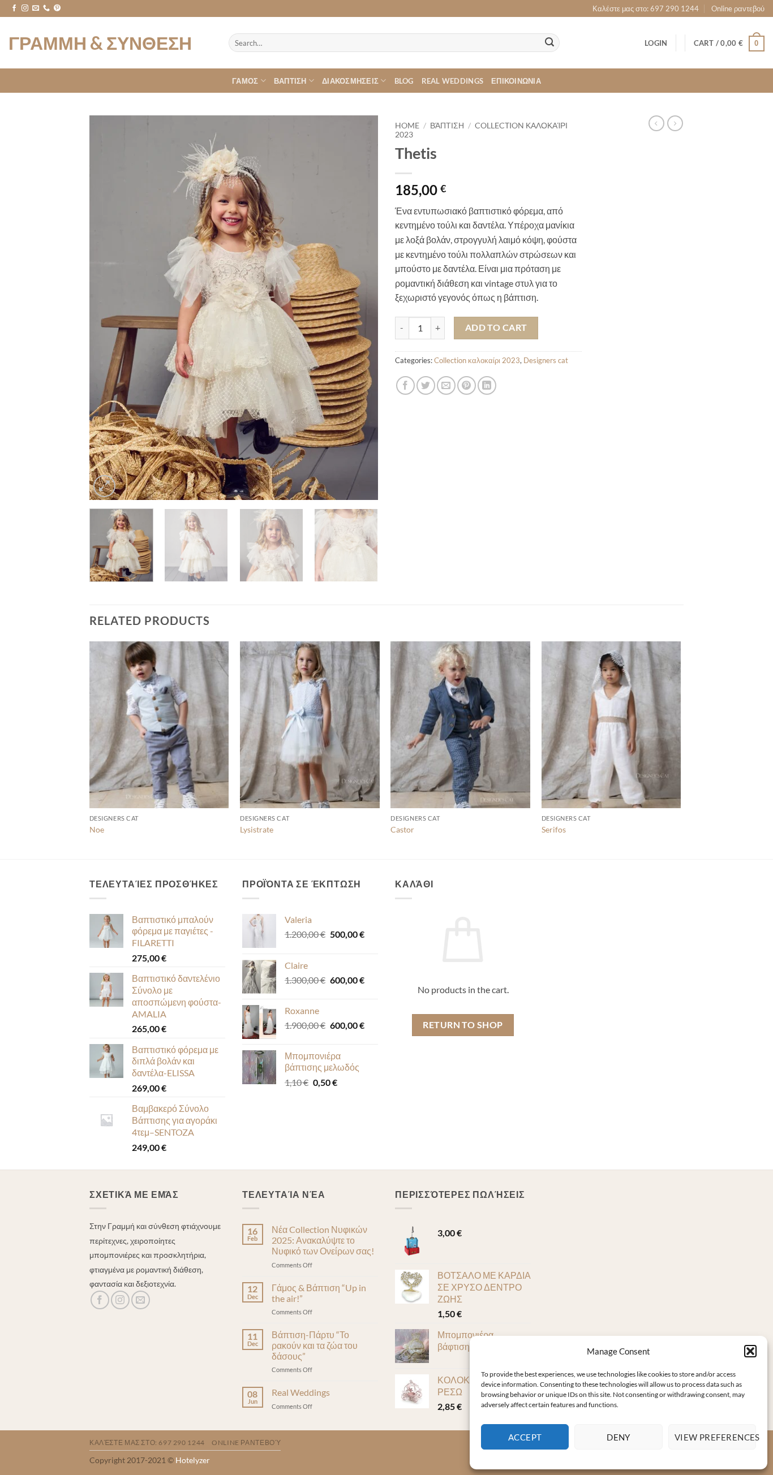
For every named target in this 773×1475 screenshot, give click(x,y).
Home (407, 125)
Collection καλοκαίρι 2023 (477, 360)
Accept (525, 1437)
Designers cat (545, 360)
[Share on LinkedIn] (487, 385)
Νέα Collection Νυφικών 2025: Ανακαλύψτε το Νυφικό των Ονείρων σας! (323, 1240)
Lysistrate (256, 829)
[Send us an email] (35, 8)
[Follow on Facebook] (14, 8)
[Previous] (109, 307)
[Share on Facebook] (405, 385)
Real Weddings (452, 80)
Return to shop (463, 1025)
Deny (618, 1437)
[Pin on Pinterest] (466, 385)
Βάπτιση (447, 125)
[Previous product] (675, 123)
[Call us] (46, 8)
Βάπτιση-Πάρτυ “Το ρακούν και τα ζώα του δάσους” (315, 1345)
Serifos (554, 829)
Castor (402, 829)
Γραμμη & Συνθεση (100, 43)
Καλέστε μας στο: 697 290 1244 (645, 8)
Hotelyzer (192, 1460)
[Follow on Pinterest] (57, 8)
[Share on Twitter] (425, 385)
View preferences (715, 1437)
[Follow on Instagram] (25, 8)
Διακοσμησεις (350, 80)
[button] (750, 1351)
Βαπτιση (290, 80)
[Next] (358, 307)
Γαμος (245, 80)
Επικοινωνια (516, 80)
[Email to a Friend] (446, 385)
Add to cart (496, 327)
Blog (404, 80)
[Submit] (549, 43)
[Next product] (656, 123)
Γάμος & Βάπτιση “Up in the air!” (319, 1293)
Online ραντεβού (738, 8)
